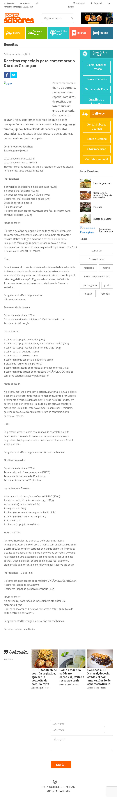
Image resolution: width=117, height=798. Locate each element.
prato (107, 285)
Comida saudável (96, 159)
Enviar (61, 764)
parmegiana (90, 285)
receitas (105, 293)
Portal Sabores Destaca (96, 67)
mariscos (89, 267)
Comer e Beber (12, 725)
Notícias (9, 722)
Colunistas (10, 732)
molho (106, 267)
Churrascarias (96, 149)
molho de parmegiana (96, 276)
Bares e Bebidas (97, 79)
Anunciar (36, 725)
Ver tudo (8, 659)
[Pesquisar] (72, 18)
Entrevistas (37, 729)
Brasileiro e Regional (96, 101)
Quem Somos (37, 722)
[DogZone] (97, 18)
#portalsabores (58, 791)
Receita (88, 293)
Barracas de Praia (96, 89)
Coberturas (10, 729)
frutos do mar (97, 259)
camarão (97, 250)
